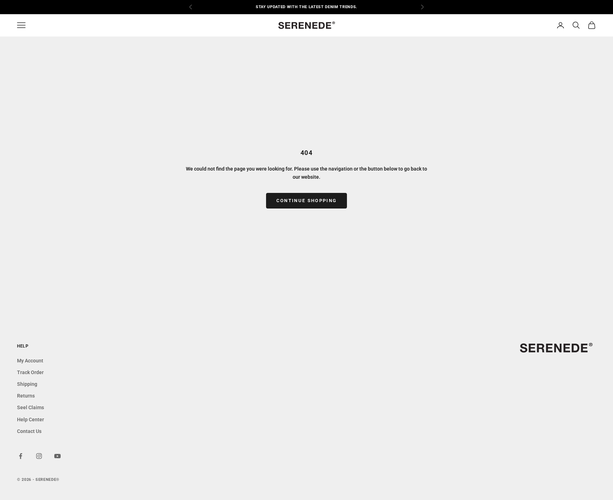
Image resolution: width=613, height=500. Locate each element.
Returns (26, 396)
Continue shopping (306, 200)
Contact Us (29, 431)
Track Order (30, 372)
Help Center (30, 419)
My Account (30, 360)
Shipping (27, 384)
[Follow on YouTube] (57, 456)
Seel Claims (30, 407)
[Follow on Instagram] (39, 456)
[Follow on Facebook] (20, 456)
